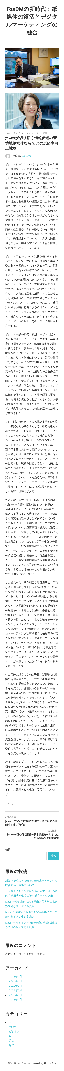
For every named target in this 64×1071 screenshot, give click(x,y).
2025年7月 (15, 976)
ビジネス (36, 133)
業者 (11, 1041)
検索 (8, 849)
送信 (11, 1045)
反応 (45, 133)
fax (11, 1022)
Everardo (26, 156)
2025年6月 (15, 981)
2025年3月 (15, 995)
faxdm (27, 133)
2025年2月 (15, 1000)
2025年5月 (15, 986)
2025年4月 (15, 990)
